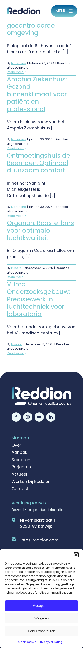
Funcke (16, 268)
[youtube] (39, 417)
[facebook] (16, 417)
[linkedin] (50, 417)
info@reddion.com (40, 540)
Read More (15, 72)
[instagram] (27, 417)
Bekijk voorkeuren (41, 631)
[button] (76, 554)
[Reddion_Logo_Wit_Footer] (41, 389)
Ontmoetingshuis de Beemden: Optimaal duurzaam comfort (38, 163)
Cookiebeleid (27, 642)
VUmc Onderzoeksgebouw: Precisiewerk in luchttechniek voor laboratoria (38, 299)
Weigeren (41, 618)
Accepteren (41, 606)
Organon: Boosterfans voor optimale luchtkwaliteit (40, 230)
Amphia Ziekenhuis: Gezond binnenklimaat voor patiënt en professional (37, 94)
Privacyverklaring (51, 642)
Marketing (18, 63)
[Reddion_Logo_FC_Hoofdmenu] (23, 9)
